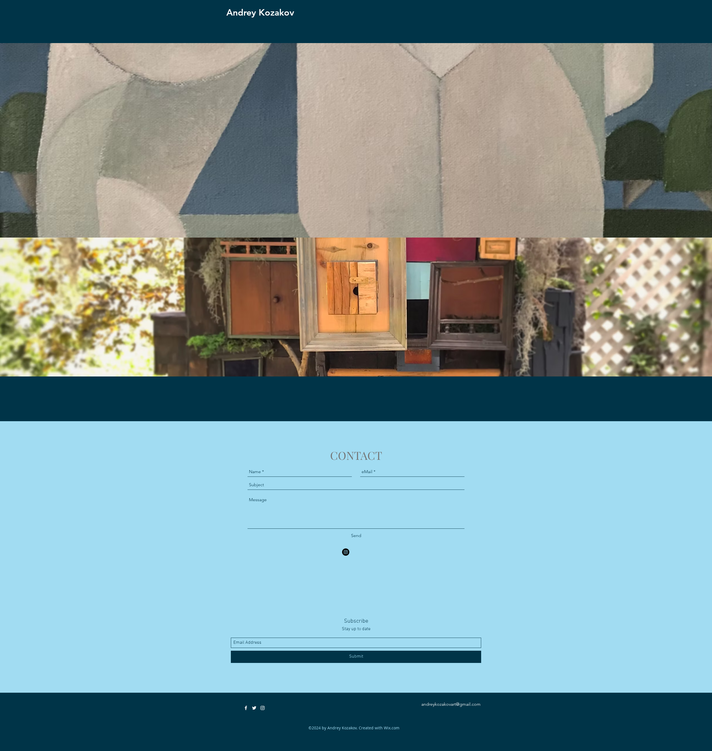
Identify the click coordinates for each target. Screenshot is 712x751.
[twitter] (254, 708)
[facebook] (246, 708)
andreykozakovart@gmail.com (451, 704)
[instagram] (345, 552)
